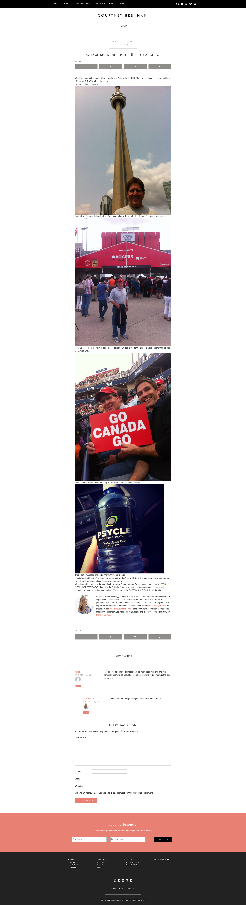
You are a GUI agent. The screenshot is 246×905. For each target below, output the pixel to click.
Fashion (100, 862)
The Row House (131, 865)
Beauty (100, 867)
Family (54, 4)
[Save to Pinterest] (135, 66)
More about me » (103, 615)
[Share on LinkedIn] (159, 66)
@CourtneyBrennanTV (119, 609)
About (111, 4)
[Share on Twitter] (110, 66)
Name (78, 771)
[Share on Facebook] (86, 66)
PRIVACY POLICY (128, 900)
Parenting (74, 865)
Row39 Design (99, 4)
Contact (121, 4)
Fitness (100, 865)
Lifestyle (64, 4)
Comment (80, 737)
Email (78, 779)
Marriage (74, 867)
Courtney (88, 699)
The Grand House (132, 862)
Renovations (77, 4)
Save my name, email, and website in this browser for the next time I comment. (115, 793)
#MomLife (123, 44)
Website (79, 786)
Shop (88, 4)
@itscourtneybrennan (156, 605)
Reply (78, 686)
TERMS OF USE (140, 900)
